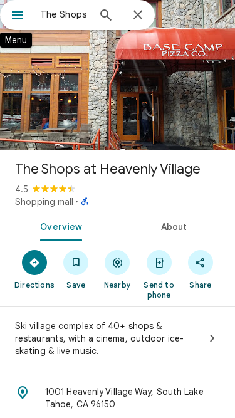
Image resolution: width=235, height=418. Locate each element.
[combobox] (64, 14)
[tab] (59, 226)
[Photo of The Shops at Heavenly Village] (117, 75)
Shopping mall (44, 201)
